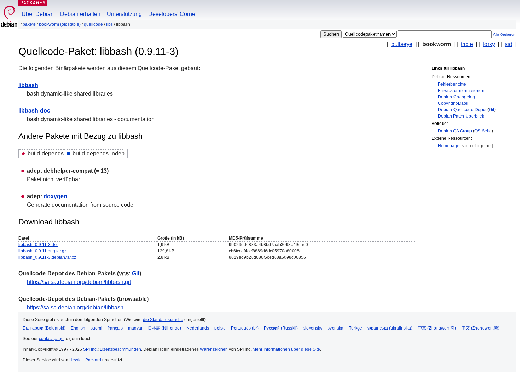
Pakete (29, 24)
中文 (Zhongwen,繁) (480, 328)
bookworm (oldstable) (60, 24)
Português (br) (245, 328)
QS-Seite (483, 130)
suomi (96, 328)
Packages (33, 2)
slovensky (312, 328)
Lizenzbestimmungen (120, 349)
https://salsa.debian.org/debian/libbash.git (79, 282)
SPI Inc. (90, 349)
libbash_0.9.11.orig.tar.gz (42, 250)
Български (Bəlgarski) (44, 328)
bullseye (401, 44)
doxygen (55, 196)
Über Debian (38, 14)
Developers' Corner (172, 14)
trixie (467, 44)
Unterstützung (124, 14)
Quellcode (93, 24)
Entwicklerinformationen (461, 90)
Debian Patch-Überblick (461, 116)
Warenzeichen (214, 349)
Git (491, 109)
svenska (335, 328)
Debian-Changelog (456, 97)
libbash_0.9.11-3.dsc (38, 244)
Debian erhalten (80, 14)
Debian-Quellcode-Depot (462, 109)
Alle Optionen (504, 34)
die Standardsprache (163, 319)
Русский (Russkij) (281, 328)
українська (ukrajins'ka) (389, 328)
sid (508, 44)
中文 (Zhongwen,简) (437, 328)
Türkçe (355, 328)
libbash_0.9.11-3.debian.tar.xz (47, 257)
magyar (135, 328)
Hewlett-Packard (85, 359)
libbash (28, 85)
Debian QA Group (455, 130)
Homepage (449, 145)
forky (489, 44)
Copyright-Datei (453, 103)
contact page (51, 338)
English (78, 328)
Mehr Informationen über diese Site (286, 349)
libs (109, 24)
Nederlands (197, 328)
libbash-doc (34, 111)
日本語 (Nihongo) (164, 328)
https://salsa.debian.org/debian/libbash (75, 307)
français (115, 328)
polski (220, 328)
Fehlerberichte (452, 84)
